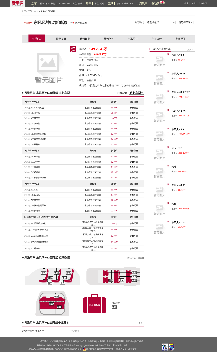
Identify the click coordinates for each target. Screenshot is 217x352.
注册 (194, 3)
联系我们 (92, 341)
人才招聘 (101, 341)
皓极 (174, 204)
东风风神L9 (178, 55)
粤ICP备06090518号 (72, 349)
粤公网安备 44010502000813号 (99, 349)
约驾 (132, 3)
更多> (141, 323)
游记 (102, 3)
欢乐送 (125, 3)
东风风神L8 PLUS (181, 92)
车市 (69, 3)
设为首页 (203, 3)
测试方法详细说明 (135, 258)
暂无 (43, 273)
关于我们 (44, 341)
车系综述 (37, 38)
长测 (53, 3)
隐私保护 (63, 341)
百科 (58, 3)
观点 (75, 3)
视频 (42, 3)
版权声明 (54, 341)
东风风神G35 (178, 222)
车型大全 (32, 11)
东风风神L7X (178, 111)
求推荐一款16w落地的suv (33, 331)
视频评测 (85, 38)
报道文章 (61, 38)
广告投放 (82, 341)
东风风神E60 (178, 185)
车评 (47, 3)
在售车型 (122, 93)
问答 (64, 3)
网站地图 (120, 341)
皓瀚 (174, 166)
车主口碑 (157, 38)
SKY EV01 (177, 148)
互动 (110, 3)
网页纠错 (130, 341)
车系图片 (133, 38)
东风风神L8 (178, 129)
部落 (119, 3)
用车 (88, 3)
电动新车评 (158, 3)
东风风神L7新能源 (46, 11)
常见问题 (73, 341)
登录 (186, 3)
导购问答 (109, 38)
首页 (24, 11)
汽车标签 (139, 341)
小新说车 (142, 3)
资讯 (80, 3)
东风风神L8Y (178, 73)
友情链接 (111, 341)
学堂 (97, 3)
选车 (34, 3)
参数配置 (180, 38)
